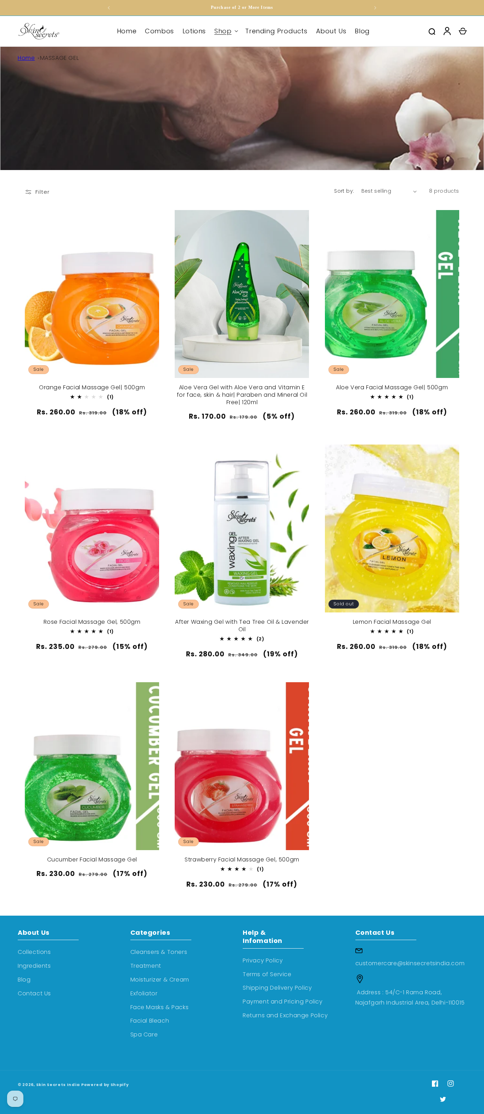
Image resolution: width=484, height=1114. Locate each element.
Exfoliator (144, 993)
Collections (34, 952)
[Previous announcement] (109, 8)
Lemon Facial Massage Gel (392, 622)
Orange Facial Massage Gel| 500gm (92, 387)
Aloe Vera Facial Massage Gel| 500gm (392, 387)
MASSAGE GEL (59, 58)
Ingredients (34, 966)
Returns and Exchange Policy (285, 1015)
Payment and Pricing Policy (283, 1001)
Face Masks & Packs (159, 1007)
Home (26, 58)
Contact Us (34, 993)
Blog (24, 980)
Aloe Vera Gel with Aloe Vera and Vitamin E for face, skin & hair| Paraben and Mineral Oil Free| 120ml (242, 395)
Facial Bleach (149, 1021)
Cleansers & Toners (158, 952)
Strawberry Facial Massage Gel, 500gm (242, 860)
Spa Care (144, 1034)
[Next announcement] (375, 8)
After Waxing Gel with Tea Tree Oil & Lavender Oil (242, 625)
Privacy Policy (263, 960)
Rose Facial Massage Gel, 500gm (92, 622)
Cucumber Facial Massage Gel (92, 860)
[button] (225, 31)
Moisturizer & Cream (159, 980)
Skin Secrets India (58, 1084)
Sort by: (344, 190)
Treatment (145, 966)
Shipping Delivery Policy (277, 988)
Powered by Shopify (105, 1084)
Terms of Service (267, 974)
